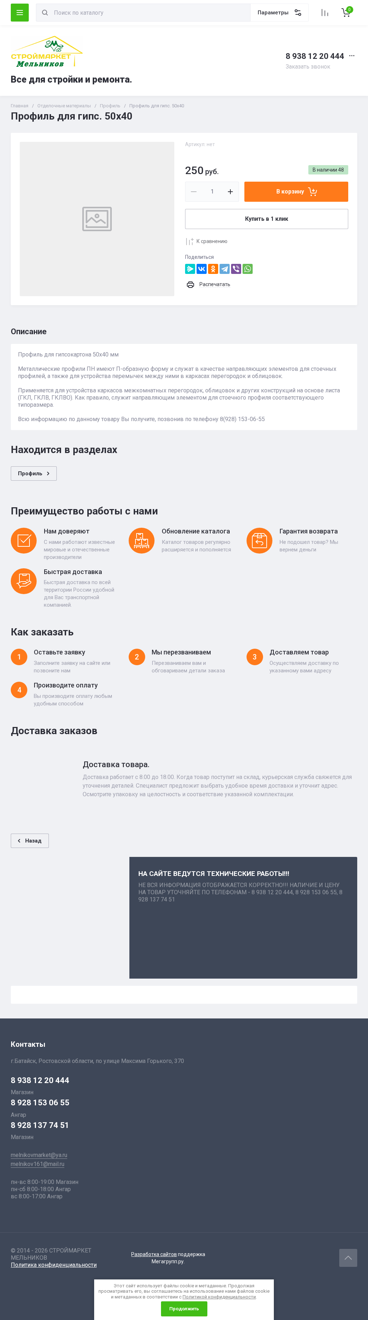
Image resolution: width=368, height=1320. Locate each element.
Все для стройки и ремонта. (71, 79)
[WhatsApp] (248, 269)
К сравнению (212, 241)
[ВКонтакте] (202, 269)
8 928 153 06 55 (40, 1102)
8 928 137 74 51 (40, 1125)
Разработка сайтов (154, 1254)
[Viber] (236, 269)
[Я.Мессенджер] (190, 269)
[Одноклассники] (213, 269)
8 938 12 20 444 (315, 56)
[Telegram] (225, 269)
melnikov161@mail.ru (37, 1164)
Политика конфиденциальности (54, 1264)
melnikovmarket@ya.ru (39, 1155)
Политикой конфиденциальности (219, 1297)
